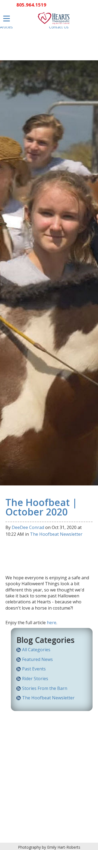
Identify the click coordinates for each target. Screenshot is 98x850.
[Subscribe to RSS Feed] (18, 650)
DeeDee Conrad (28, 527)
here (51, 623)
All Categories (36, 650)
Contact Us (59, 26)
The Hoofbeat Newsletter (56, 534)
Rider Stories (35, 679)
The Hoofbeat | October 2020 (41, 507)
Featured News (37, 659)
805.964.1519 (31, 5)
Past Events (34, 669)
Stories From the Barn (44, 688)
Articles (6, 26)
